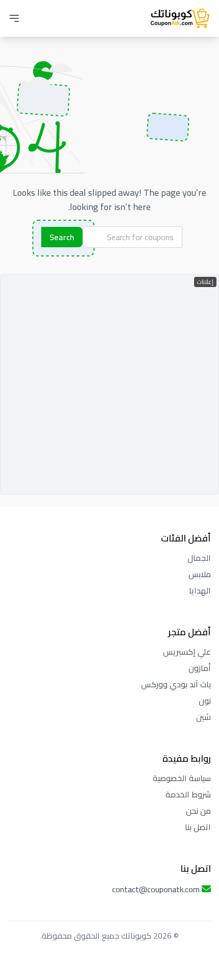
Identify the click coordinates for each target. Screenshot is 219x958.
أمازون (199, 668)
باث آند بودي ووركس (176, 684)
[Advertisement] (109, 384)
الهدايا (200, 590)
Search (61, 237)
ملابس (199, 574)
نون (205, 700)
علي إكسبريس (187, 651)
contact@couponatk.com (156, 889)
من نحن (198, 810)
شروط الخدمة (188, 794)
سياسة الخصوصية (182, 778)
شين (203, 716)
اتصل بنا (198, 827)
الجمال (199, 557)
